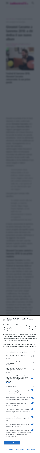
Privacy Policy (31, 449)
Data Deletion (9, 449)
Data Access (20, 449)
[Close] (36, 319)
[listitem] (20, 352)
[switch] (32, 356)
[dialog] (20, 384)
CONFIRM (11, 443)
